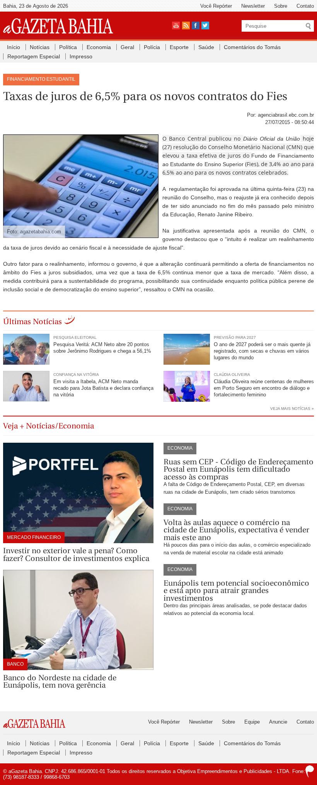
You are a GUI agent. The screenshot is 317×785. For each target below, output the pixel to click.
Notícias (39, 47)
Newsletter (253, 6)
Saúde (206, 47)
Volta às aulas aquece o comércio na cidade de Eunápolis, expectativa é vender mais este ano (236, 530)
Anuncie (278, 722)
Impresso (81, 56)
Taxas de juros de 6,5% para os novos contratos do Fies (145, 96)
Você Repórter (216, 6)
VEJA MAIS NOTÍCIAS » (292, 408)
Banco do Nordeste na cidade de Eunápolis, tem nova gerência (59, 681)
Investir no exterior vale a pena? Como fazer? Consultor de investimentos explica (76, 554)
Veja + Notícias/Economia (48, 425)
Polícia (152, 47)
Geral (127, 47)
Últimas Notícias (32, 321)
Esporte (179, 47)
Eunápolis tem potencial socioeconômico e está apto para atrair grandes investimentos (236, 591)
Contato (305, 6)
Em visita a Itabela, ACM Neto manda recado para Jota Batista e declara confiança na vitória (103, 388)
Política (68, 47)
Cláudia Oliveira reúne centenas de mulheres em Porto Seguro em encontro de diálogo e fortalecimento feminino (264, 388)
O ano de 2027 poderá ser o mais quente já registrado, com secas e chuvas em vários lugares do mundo (262, 351)
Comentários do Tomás (252, 47)
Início (13, 47)
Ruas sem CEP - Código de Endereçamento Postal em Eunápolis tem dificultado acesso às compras (239, 469)
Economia (99, 47)
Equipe (252, 722)
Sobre (280, 6)
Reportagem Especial (33, 56)
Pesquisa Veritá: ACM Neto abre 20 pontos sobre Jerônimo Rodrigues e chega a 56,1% (102, 348)
